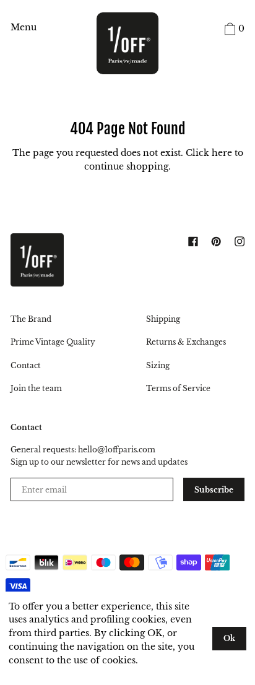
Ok (229, 638)
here (222, 153)
